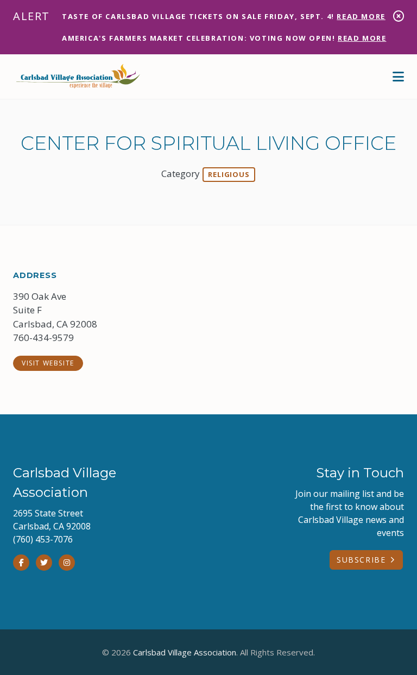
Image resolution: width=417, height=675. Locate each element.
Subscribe (361, 559)
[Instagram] (67, 562)
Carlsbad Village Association (184, 652)
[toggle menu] (398, 76)
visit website (48, 363)
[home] (78, 76)
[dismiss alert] (398, 16)
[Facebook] (21, 562)
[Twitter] (44, 562)
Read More (361, 16)
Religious (228, 174)
